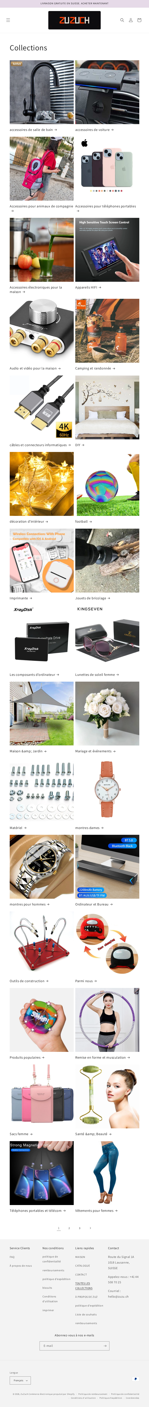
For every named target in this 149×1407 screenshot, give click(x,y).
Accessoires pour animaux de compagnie (41, 206)
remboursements (53, 1270)
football (81, 521)
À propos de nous (21, 1265)
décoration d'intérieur (27, 521)
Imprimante (19, 598)
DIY (77, 445)
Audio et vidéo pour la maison (33, 368)
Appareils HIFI (86, 287)
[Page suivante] (90, 1228)
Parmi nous (84, 981)
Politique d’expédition (111, 1398)
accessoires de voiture (92, 129)
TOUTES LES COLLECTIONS (84, 1286)
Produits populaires (25, 1057)
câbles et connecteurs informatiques (38, 445)
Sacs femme (19, 1134)
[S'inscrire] (105, 1345)
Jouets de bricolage (90, 598)
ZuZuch (24, 1394)
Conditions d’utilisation (83, 1398)
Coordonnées (132, 1398)
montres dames (87, 827)
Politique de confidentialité (125, 1394)
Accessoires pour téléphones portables (105, 206)
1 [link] (59, 1228)
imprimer (48, 1310)
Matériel (16, 827)
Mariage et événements (93, 751)
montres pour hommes (27, 904)
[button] (8, 20)
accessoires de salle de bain (31, 129)
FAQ (12, 1257)
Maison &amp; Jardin (26, 751)
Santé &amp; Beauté (91, 1134)
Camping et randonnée (93, 368)
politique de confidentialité (51, 1259)
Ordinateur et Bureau (92, 904)
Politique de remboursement (92, 1394)
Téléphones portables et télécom (36, 1210)
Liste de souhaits (86, 1314)
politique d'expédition (56, 1279)
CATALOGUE (82, 1265)
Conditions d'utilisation (50, 1299)
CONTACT (81, 1274)
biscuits (47, 1287)
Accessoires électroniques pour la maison (36, 289)
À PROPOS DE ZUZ (86, 1297)
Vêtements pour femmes (94, 1210)
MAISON (80, 1257)
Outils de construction (27, 981)
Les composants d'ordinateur (32, 674)
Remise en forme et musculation (100, 1057)
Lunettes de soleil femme (95, 674)
